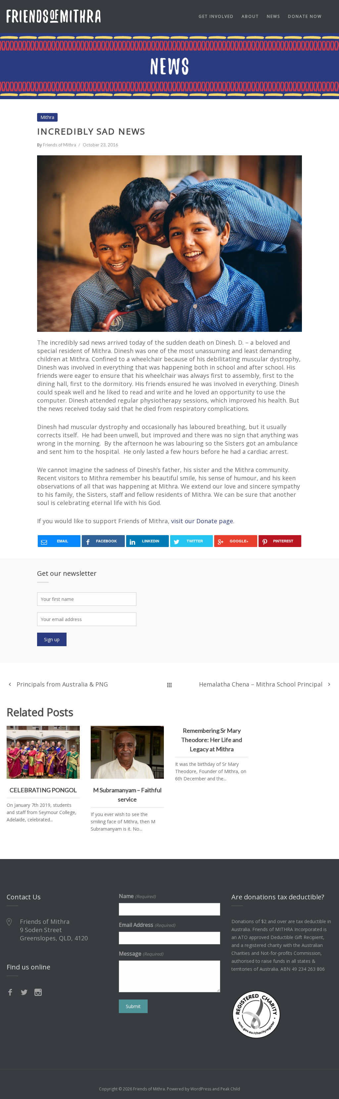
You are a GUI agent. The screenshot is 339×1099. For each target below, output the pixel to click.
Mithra (47, 117)
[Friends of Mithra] (54, 16)
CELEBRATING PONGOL (43, 746)
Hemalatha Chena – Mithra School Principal (260, 684)
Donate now (305, 16)
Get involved (216, 16)
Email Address (147, 924)
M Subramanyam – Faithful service (127, 750)
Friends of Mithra (59, 144)
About (250, 16)
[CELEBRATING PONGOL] (72, 733)
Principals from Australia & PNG (62, 684)
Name (137, 896)
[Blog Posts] (169, 684)
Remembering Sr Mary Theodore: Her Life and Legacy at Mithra (211, 740)
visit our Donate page (202, 521)
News (273, 16)
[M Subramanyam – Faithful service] (156, 733)
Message (141, 953)
